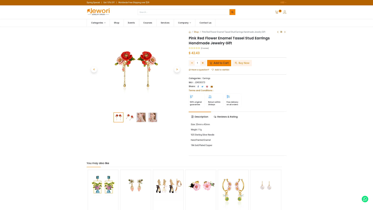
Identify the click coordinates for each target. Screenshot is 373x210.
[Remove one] (192, 63)
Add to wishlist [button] (222, 69)
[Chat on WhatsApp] (365, 199)
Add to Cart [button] (221, 63)
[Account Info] (284, 12)
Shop (196, 32)
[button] (94, 69)
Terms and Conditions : (201, 90)
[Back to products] (281, 32)
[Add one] (203, 63)
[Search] (232, 12)
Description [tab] (201, 116)
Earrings (206, 78)
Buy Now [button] (243, 63)
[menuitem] (117, 23)
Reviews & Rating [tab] (227, 116)
